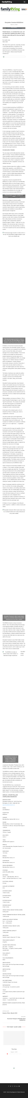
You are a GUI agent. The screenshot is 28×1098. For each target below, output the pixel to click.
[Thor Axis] (14, 1038)
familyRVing (7, 2)
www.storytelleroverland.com (9, 805)
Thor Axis (14, 1049)
